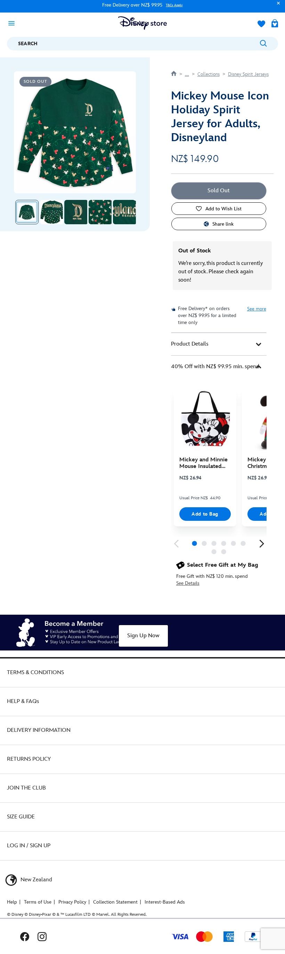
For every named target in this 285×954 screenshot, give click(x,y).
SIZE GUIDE (21, 817)
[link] (176, 544)
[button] (277, 6)
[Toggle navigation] (13, 23)
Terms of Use (37, 902)
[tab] (219, 344)
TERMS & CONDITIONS (35, 672)
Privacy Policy (72, 902)
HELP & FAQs (23, 701)
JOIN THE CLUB (26, 788)
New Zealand (35, 879)
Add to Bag (205, 514)
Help (12, 902)
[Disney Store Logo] (142, 23)
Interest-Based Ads (165, 902)
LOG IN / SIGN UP (28, 845)
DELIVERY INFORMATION (39, 730)
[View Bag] (274, 24)
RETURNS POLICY (29, 759)
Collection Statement (115, 902)
